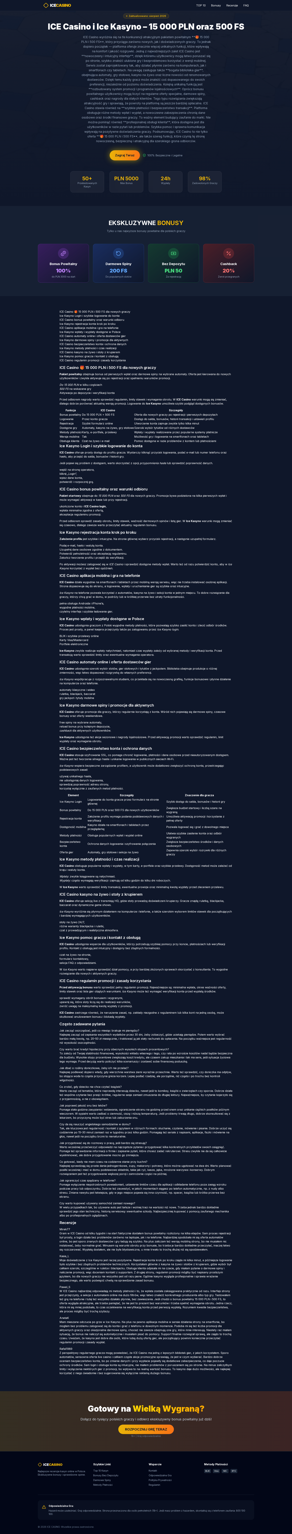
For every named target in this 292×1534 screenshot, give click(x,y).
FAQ (246, 5)
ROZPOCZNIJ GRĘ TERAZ (146, 1429)
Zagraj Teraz (125, 155)
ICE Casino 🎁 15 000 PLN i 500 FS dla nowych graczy (94, 311)
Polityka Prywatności (160, 1480)
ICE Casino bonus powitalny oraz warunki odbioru (91, 319)
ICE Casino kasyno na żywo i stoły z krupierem (89, 352)
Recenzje (232, 5)
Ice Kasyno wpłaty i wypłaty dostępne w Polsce (89, 332)
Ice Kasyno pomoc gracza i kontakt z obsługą (88, 356)
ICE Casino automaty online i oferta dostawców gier (92, 336)
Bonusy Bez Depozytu (105, 1475)
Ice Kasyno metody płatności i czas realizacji (87, 348)
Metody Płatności (103, 1484)
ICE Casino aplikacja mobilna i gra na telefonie (88, 328)
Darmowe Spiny (102, 1480)
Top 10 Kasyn (100, 1470)
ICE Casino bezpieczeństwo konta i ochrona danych (92, 344)
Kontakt (153, 1470)
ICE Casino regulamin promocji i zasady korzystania (92, 360)
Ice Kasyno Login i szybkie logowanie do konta (89, 315)
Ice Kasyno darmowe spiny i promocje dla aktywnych (93, 340)
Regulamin (154, 1484)
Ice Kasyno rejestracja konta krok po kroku (87, 324)
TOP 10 (201, 5)
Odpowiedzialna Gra (160, 1475)
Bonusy (216, 5)
